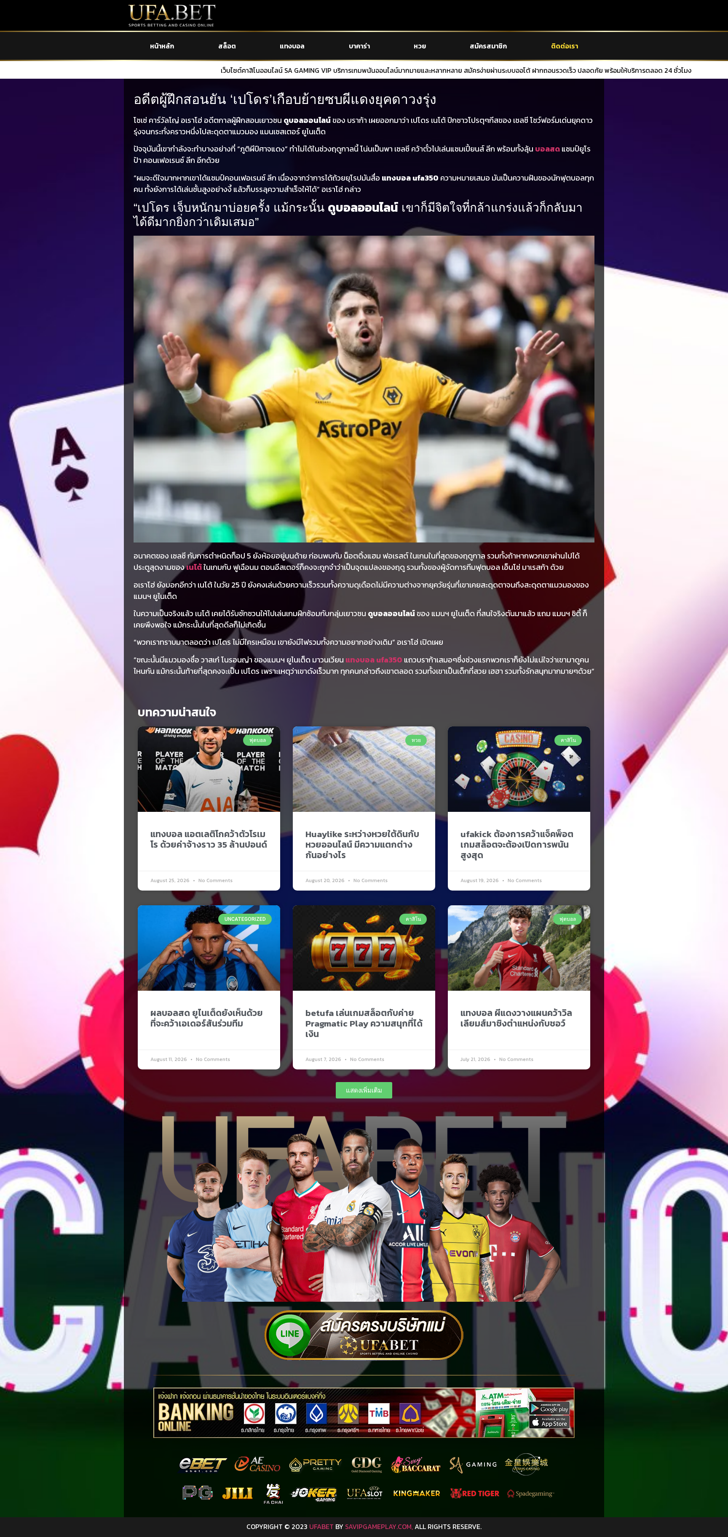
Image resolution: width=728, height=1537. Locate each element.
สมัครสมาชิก (488, 46)
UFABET (321, 1526)
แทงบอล (292, 46)
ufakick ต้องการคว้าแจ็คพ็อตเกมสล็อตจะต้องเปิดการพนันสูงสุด (516, 844)
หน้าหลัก (162, 46)
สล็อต (227, 46)
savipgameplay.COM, (379, 1526)
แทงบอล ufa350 (373, 659)
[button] (364, 1090)
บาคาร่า (359, 46)
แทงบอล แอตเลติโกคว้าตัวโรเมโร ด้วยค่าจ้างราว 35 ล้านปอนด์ (208, 839)
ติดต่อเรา (564, 46)
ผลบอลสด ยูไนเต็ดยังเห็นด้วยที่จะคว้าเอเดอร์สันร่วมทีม (206, 1018)
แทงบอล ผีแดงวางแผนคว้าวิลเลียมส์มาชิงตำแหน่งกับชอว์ (516, 1018)
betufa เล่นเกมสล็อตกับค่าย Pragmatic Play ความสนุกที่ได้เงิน (364, 1023)
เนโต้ (194, 567)
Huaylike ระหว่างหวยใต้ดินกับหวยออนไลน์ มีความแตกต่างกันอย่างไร (362, 844)
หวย (420, 46)
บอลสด (547, 148)
